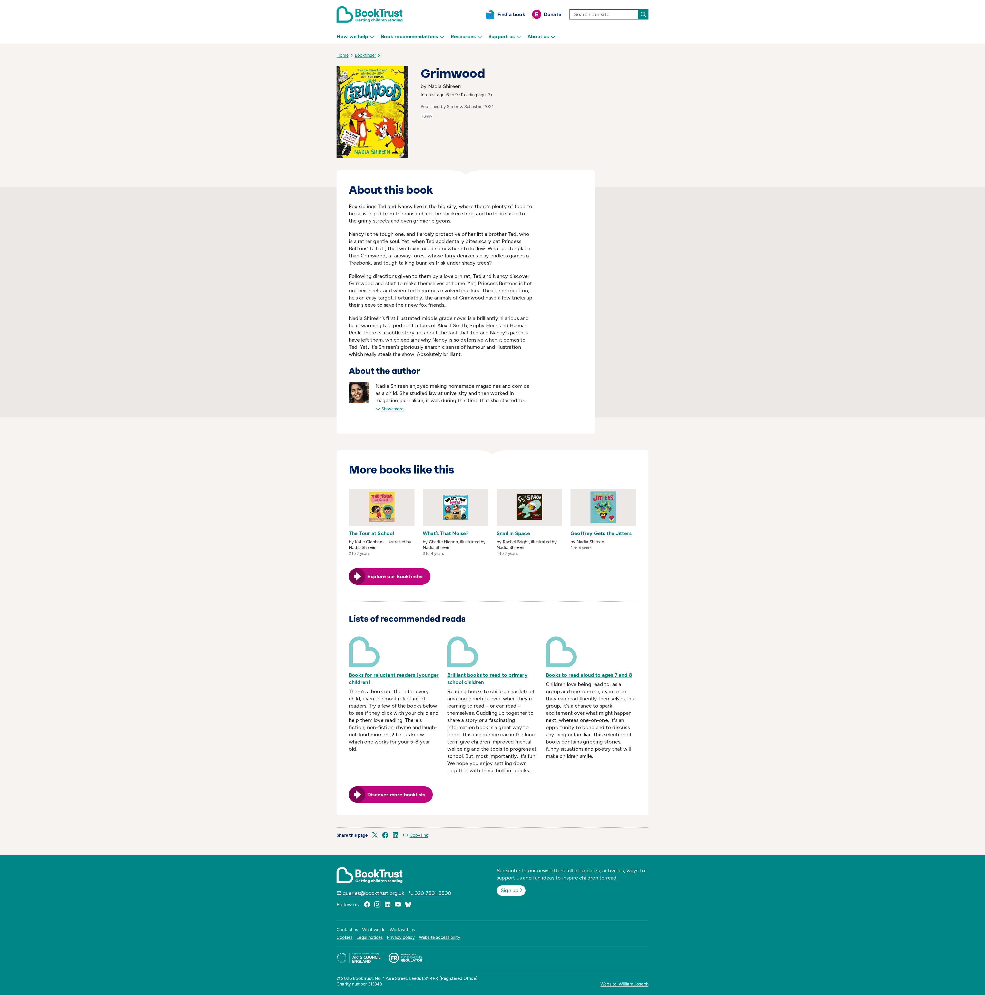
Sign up (509, 890)
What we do (374, 929)
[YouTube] (398, 904)
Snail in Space (513, 533)
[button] (375, 835)
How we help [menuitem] (352, 36)
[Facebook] (367, 904)
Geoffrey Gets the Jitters (601, 533)
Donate (552, 14)
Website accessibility (439, 937)
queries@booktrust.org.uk (373, 893)
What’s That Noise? (446, 533)
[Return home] (369, 14)
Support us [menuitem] (501, 36)
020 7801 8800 (433, 893)
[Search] (643, 14)
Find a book (511, 14)
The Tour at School (371, 533)
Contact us (347, 929)
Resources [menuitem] (463, 36)
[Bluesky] (408, 904)
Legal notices (370, 937)
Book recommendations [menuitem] (409, 36)
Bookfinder (365, 55)
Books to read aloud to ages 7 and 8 (589, 675)
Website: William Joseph (624, 984)
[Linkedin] (388, 904)
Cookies (344, 937)
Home (343, 55)
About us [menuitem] (538, 36)
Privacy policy (401, 937)
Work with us (402, 929)
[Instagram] (377, 904)
